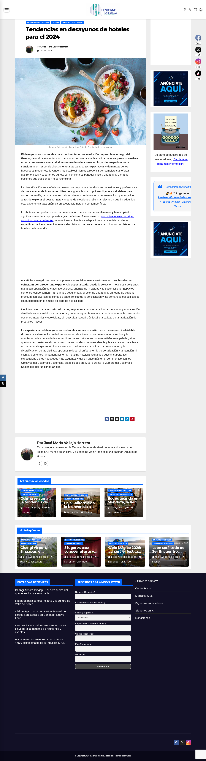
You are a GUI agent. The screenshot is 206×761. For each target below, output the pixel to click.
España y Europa (28, 544)
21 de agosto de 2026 (36, 557)
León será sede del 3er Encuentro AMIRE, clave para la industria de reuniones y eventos (41, 629)
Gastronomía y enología (38, 23)
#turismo (163, 197)
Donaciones (142, 617)
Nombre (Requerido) (85, 592)
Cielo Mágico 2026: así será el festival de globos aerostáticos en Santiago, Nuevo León (40, 615)
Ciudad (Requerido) (84, 634)
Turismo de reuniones (163, 544)
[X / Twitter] (190, 9)
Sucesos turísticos (74, 499)
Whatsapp (80, 654)
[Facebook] (184, 9)
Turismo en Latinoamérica (120, 494)
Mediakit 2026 (144, 595)
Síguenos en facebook (149, 603)
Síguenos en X (144, 610)
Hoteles (55, 23)
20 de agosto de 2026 (124, 557)
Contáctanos (143, 588)
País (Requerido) (83, 644)
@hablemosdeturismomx (180, 186)
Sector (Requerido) (84, 612)
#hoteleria (175, 197)
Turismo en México (29, 494)
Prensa (88, 512)
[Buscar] (200, 9)
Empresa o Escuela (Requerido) (90, 623)
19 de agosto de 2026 (168, 557)
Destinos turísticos (74, 540)
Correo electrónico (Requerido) (90, 602)
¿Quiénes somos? (146, 581)
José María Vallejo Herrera (54, 46)
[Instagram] (195, 9)
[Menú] (7, 9)
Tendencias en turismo (72, 23)
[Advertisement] (80, 256)
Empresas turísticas (30, 540)
